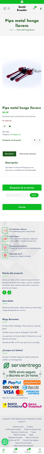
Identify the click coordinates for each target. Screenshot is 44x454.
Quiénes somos (18, 426)
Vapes (31, 435)
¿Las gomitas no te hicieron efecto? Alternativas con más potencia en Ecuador (21, 337)
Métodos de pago (20, 435)
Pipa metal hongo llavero (26, 30)
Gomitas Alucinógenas (30, 440)
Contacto (30, 426)
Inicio (11, 30)
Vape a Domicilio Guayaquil (23, 445)
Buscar (34, 195)
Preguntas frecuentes (15, 437)
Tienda (33, 432)
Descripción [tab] (9, 154)
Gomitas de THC (14, 440)
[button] (5, 441)
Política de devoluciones (32, 429)
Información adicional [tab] (28, 154)
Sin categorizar (15, 134)
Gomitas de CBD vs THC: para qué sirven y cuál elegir (21, 342)
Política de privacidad (13, 429)
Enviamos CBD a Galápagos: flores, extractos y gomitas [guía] (21, 327)
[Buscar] (9, 9)
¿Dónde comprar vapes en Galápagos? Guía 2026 (19, 332)
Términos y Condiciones (19, 432)
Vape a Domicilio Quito (23, 443)
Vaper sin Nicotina (32, 437)
